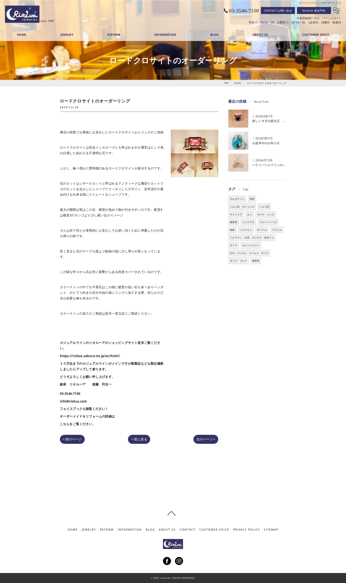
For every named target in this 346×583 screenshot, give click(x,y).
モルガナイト (237, 199)
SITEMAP (271, 529)
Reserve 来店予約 (313, 10)
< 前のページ (72, 439)
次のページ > (205, 439)
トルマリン (246, 230)
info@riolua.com (73, 401)
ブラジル (277, 230)
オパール (262, 230)
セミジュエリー (250, 245)
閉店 (252, 199)
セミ (249, 214)
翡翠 (232, 230)
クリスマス (248, 222)
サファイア (236, 214)
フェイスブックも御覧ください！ (84, 408)
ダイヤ (233, 245)
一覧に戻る (139, 439)
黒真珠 (233, 222)
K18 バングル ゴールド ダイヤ (249, 253)
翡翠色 (256, 260)
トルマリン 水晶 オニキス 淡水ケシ (252, 237)
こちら (65, 424)
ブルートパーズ (268, 222)
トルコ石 (264, 206)
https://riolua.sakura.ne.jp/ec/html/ (90, 356)
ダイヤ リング (265, 214)
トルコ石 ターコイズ (242, 206)
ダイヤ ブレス (238, 260)
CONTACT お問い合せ (278, 10)
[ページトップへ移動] (172, 513)
